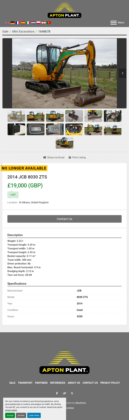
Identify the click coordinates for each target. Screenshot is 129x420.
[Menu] (113, 23)
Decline (21, 415)
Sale (12, 382)
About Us (74, 382)
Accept (10, 415)
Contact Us (64, 219)
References (57, 382)
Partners (41, 382)
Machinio (81, 402)
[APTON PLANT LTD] (64, 362)
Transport (25, 382)
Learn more (34, 415)
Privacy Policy (110, 382)
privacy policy (11, 410)
